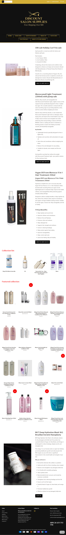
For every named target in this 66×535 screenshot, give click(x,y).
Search (3, 511)
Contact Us (4, 521)
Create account (55, 1)
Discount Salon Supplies (32, 529)
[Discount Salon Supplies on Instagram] (34, 511)
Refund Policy (4, 516)
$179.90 (38, 496)
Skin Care (54, 36)
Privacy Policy (4, 512)
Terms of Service (5, 517)
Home (10, 36)
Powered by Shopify (42, 529)
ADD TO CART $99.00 (42, 162)
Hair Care (18, 36)
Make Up (43, 36)
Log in (48, 1)
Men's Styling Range (39, 39)
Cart (63, 1)
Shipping (3, 514)
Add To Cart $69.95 (42, 83)
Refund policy (4, 519)
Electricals (24, 39)
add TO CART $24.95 (42, 242)
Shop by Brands (31, 36)
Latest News (21, 508)
